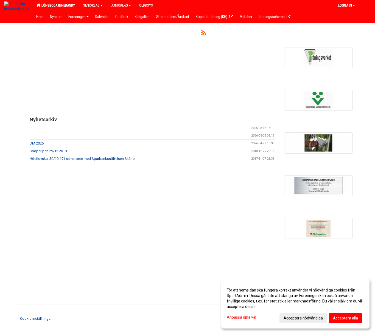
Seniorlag (91, 5)
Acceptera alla (345, 318)
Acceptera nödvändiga (303, 318)
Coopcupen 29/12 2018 (48, 151)
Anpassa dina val (241, 317)
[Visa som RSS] (203, 34)
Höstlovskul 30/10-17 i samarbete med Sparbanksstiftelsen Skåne (82, 159)
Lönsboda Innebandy (57, 5)
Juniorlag (119, 5)
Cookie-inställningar (36, 318)
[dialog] (295, 304)
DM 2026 (37, 143)
